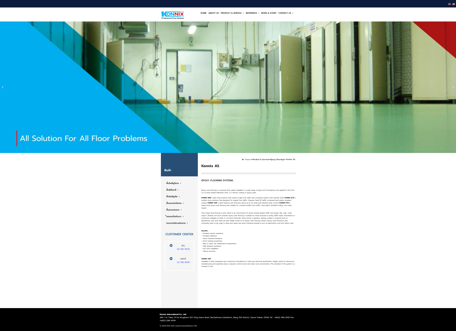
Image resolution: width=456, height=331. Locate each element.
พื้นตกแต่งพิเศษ (173, 203)
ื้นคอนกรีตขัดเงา (173, 216)
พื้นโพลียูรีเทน (172, 183)
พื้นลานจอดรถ (172, 209)
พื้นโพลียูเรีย (172, 196)
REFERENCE (251, 13)
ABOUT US (213, 13)
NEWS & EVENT (268, 13)
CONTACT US (284, 13)
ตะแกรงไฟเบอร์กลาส (175, 223)
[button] (232, 13)
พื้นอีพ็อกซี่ (171, 190)
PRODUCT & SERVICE (231, 13)
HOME (204, 13)
